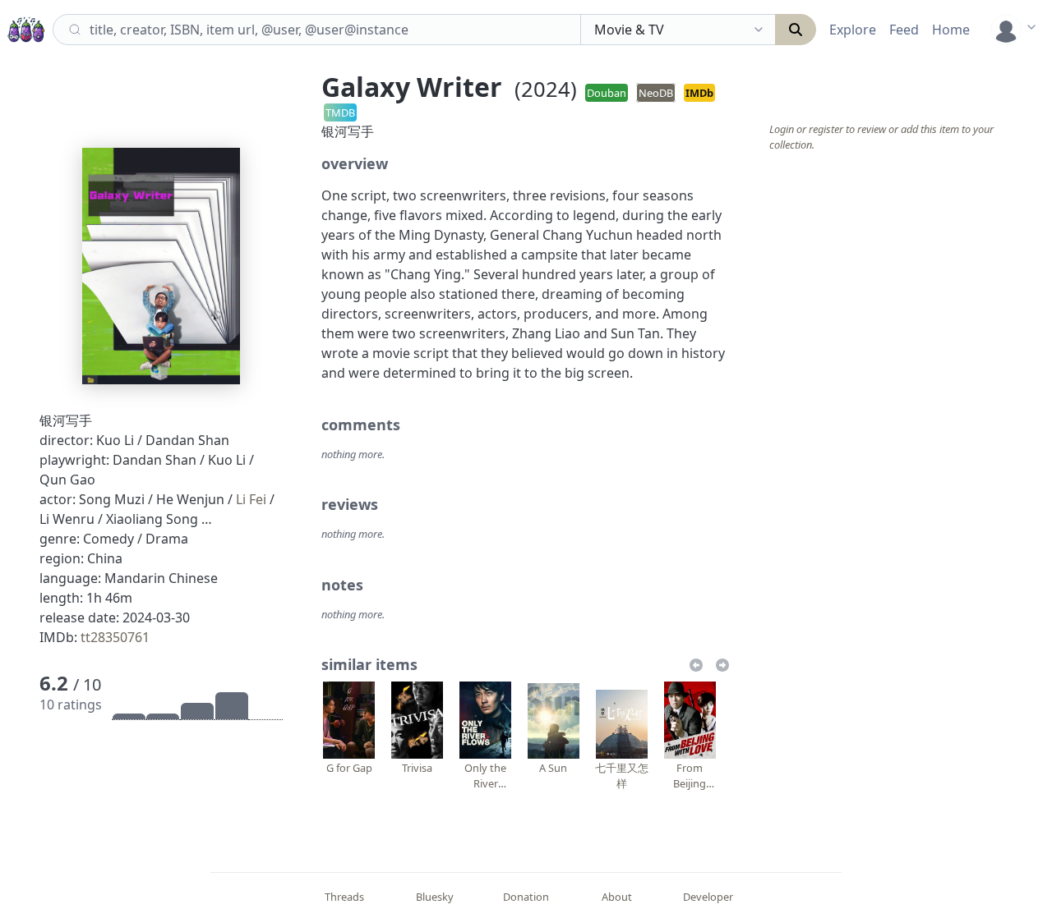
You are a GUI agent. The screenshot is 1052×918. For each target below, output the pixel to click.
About (617, 896)
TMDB (340, 112)
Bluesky (435, 896)
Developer (708, 896)
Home (951, 30)
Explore (852, 30)
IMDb (699, 92)
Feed (904, 30)
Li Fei (251, 499)
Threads (344, 896)
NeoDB (656, 92)
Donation (526, 896)
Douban (606, 92)
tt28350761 (115, 637)
